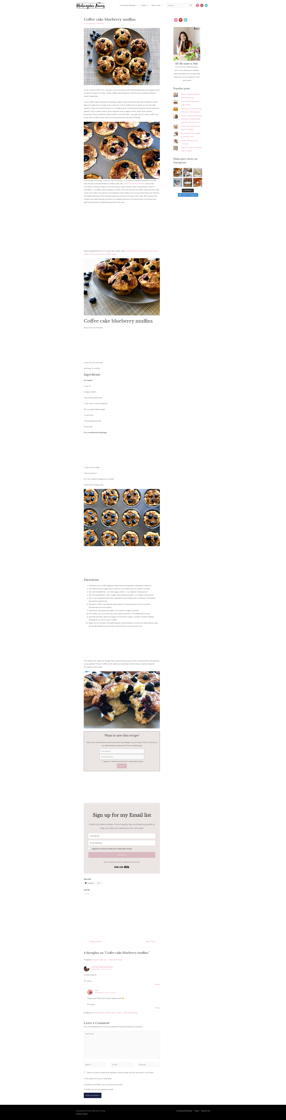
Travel (143, 5)
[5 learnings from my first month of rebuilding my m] (187, 172)
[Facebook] (202, 5)
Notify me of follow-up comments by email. (104, 1085)
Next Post (151, 941)
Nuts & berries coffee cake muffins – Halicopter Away (115, 1013)
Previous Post (94, 941)
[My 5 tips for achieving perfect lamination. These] (177, 172)
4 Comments (89, 23)
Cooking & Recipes (128, 5)
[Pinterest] (180, 19)
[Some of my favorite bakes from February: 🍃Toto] (177, 182)
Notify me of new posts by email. (99, 1089)
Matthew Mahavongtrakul (102, 967)
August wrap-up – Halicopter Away (107, 960)
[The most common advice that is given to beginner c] (197, 172)
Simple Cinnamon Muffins (134, 184)
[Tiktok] (206, 5)
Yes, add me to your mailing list (98, 1078)
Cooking (99, 23)
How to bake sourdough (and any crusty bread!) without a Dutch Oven (191, 119)
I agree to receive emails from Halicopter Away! (123, 761)
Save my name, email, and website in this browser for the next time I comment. (120, 1072)
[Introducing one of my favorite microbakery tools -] (197, 182)
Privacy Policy (81, 1114)
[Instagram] (197, 5)
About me (155, 5)
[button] (121, 848)
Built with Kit (121, 867)
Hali (96, 990)
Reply (157, 984)
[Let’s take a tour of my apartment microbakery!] (187, 182)
